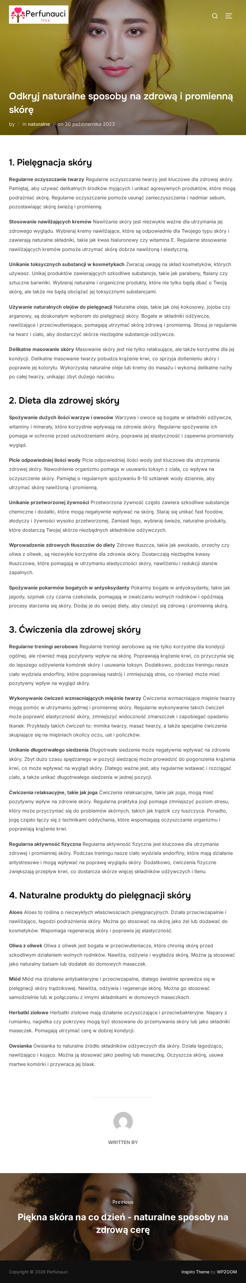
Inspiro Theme (195, 1271)
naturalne (39, 124)
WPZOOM (227, 1271)
